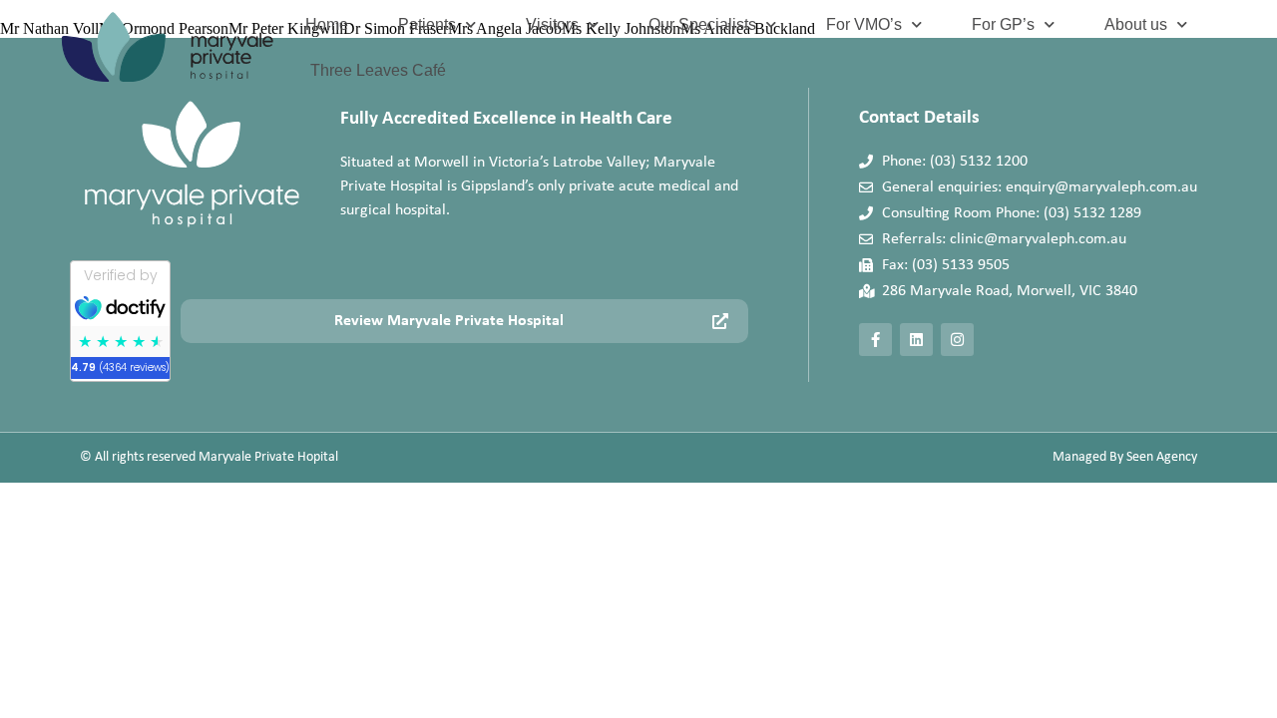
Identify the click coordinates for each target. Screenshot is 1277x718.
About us (1135, 24)
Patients (427, 24)
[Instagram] (957, 339)
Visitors (552, 24)
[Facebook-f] (875, 339)
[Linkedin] (916, 339)
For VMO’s (864, 24)
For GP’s (1003, 24)
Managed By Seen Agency (1125, 457)
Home (326, 24)
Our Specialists (702, 24)
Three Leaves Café (378, 70)
